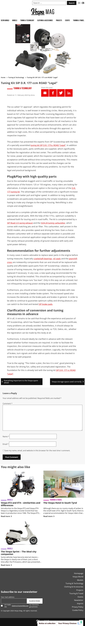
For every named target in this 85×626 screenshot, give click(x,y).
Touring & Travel (78, 20)
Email (6, 444)
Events (67, 20)
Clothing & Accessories (45, 20)
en (83, 3)
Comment (7, 403)
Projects (59, 20)
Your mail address (7, 597)
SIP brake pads (45, 304)
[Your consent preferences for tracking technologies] (81, 622)
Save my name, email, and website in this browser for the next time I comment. (37, 450)
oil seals (57, 258)
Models (14, 20)
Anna (33, 95)
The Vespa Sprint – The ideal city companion (18, 553)
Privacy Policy (77, 607)
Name (6, 436)
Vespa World (5, 20)
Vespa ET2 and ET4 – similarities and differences (20, 504)
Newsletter (78, 600)
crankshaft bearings (43, 258)
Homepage (78, 573)
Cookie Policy (77, 610)
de (79, 3)
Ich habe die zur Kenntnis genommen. (21, 606)
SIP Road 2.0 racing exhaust (20, 223)
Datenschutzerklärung (20, 606)
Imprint (80, 603)
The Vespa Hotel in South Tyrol (60, 502)
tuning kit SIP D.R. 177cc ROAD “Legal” (48, 145)
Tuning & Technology (27, 20)
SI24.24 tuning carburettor (53, 223)
